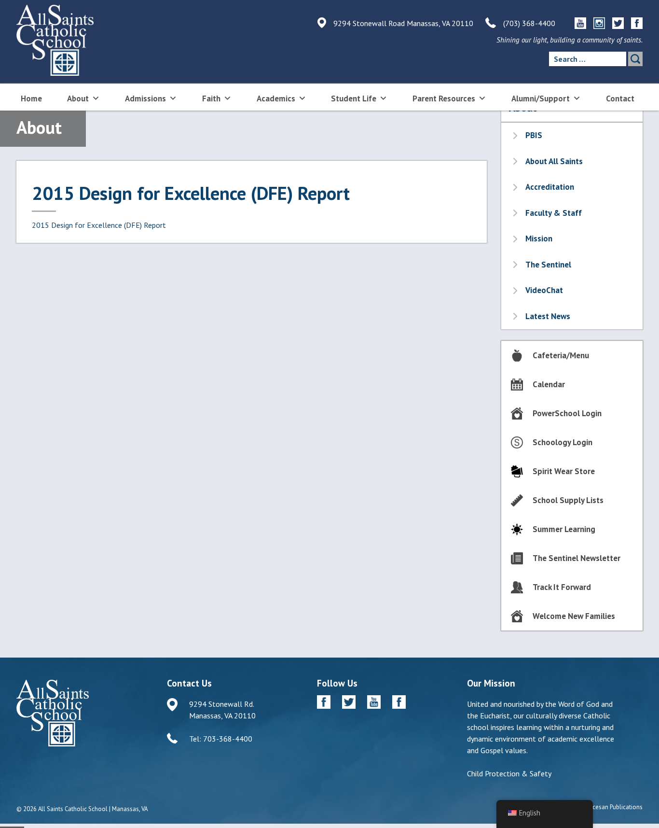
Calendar (549, 384)
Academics (276, 98)
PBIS (533, 135)
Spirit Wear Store (564, 471)
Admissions (145, 98)
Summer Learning (564, 529)
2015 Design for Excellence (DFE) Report (99, 225)
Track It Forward (562, 587)
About (78, 98)
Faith (211, 98)
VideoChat (544, 290)
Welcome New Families (574, 616)
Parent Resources (443, 98)
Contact (620, 98)
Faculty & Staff (553, 213)
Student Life (353, 98)
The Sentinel (548, 264)
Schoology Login (562, 442)
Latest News (547, 316)
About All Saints (554, 161)
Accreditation (549, 187)
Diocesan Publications (613, 807)
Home (31, 98)
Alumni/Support (540, 98)
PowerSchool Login (567, 413)
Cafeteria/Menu (561, 355)
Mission (538, 238)
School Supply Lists (568, 500)
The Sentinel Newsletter (576, 558)
